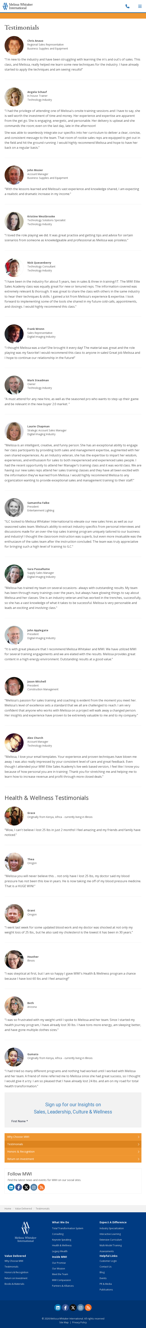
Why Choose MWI (18, 1137)
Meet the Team (60, 1274)
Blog (102, 1272)
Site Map (64, 1322)
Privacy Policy (79, 1322)
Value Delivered (23, 1208)
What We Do (60, 1222)
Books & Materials (14, 1284)
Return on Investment (20, 1159)
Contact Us (105, 1266)
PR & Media (106, 1284)
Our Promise (59, 1262)
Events (103, 1278)
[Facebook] (18, 1187)
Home (8, 1208)
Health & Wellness (61, 1245)
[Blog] (41, 1187)
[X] (73, 1307)
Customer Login (108, 1261)
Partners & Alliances (63, 1285)
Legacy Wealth (59, 1251)
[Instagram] (33, 1187)
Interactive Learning (110, 1234)
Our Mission (58, 1268)
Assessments (107, 1251)
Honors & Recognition (21, 1151)
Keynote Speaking (61, 1239)
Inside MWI (59, 1257)
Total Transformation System (67, 1228)
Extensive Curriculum (111, 1239)
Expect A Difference (113, 1222)
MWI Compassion (61, 1280)
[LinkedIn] (11, 1187)
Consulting (57, 1234)
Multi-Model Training (111, 1245)
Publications (106, 1289)
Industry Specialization (112, 1228)
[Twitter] (26, 1187)
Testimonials (15, 1144)
